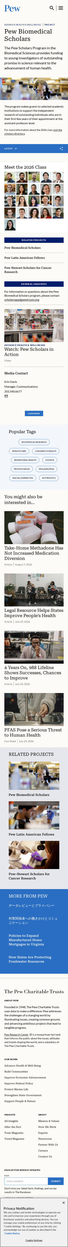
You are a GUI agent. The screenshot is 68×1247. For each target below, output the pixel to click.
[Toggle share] (61, 148)
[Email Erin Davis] (6, 396)
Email (6, 1175)
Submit (56, 1181)
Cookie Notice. (12, 1233)
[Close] (64, 1203)
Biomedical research (34, 442)
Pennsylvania (22, 469)
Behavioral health (25, 460)
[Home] (34, 991)
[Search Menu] (52, 8)
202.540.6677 (13, 391)
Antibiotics (48, 478)
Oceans (49, 460)
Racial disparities (23, 478)
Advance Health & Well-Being (22, 24)
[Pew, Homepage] (12, 8)
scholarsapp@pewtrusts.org (21, 299)
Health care (19, 451)
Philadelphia (46, 469)
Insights (9, 1114)
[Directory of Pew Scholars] (34, 197)
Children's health (45, 451)
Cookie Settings (34, 1240)
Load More (34, 413)
